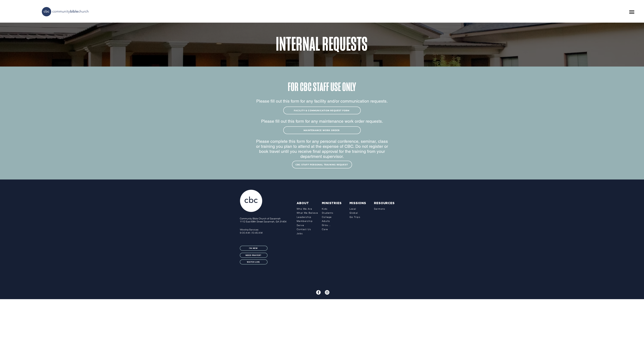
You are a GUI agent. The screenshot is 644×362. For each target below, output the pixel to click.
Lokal (336, 302)
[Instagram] (327, 292)
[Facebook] (318, 292)
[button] (631, 12)
